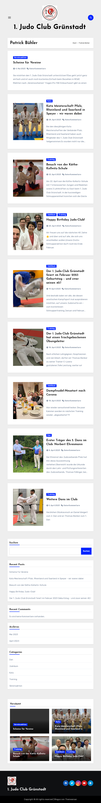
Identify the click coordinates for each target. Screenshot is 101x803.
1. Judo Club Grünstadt (50, 27)
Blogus (57, 799)
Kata (49, 101)
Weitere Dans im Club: (62, 499)
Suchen (13, 543)
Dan (49, 435)
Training (51, 159)
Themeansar (71, 799)
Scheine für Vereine (27, 62)
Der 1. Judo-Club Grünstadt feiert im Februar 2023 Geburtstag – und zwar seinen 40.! (50, 598)
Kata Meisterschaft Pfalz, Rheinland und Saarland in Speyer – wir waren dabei (65, 110)
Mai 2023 (13, 634)
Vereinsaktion (20, 58)
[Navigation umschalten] (9, 17)
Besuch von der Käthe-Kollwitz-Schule (27, 585)
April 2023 (14, 641)
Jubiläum (51, 215)
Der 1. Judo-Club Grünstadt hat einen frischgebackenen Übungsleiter (66, 337)
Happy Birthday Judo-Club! (65, 219)
